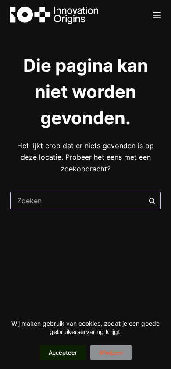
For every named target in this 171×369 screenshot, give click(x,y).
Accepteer (63, 352)
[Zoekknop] (152, 200)
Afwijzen (111, 352)
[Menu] (157, 15)
